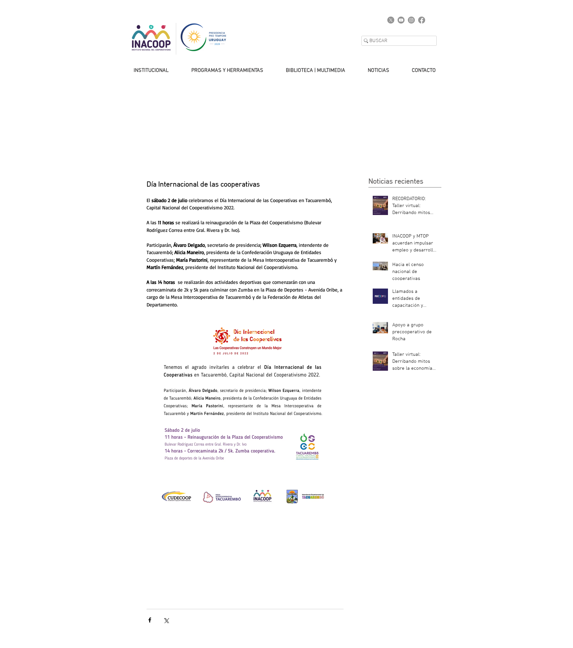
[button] (144, 70)
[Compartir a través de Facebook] (150, 620)
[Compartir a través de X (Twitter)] (166, 620)
